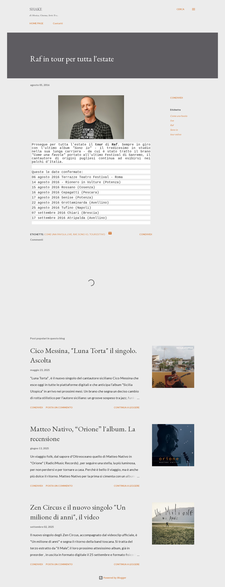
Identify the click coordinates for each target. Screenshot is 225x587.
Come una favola (178, 116)
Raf (172, 125)
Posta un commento (59, 407)
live (172, 120)
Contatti (58, 23)
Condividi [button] (176, 97)
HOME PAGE (36, 23)
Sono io (174, 129)
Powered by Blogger (114, 577)
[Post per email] (110, 234)
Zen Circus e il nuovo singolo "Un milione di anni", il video (78, 512)
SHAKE (35, 9)
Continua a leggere (127, 407)
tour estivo (175, 134)
